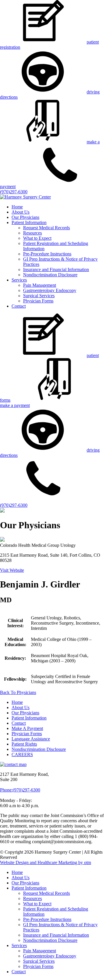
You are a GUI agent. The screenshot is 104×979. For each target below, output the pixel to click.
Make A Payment (27, 728)
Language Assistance (31, 738)
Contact (19, 306)
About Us (20, 212)
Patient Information (29, 222)
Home (17, 206)
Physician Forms (38, 300)
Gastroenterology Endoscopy (49, 290)
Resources (32, 232)
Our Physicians (25, 217)
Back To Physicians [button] (18, 692)
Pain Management (39, 285)
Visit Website (12, 570)
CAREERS (22, 754)
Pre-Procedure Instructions (47, 253)
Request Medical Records (46, 227)
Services (19, 279)
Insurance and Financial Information (56, 269)
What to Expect (37, 238)
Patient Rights (24, 744)
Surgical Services (39, 295)
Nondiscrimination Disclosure (50, 274)
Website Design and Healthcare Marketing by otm (45, 862)
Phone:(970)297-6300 (20, 789)
